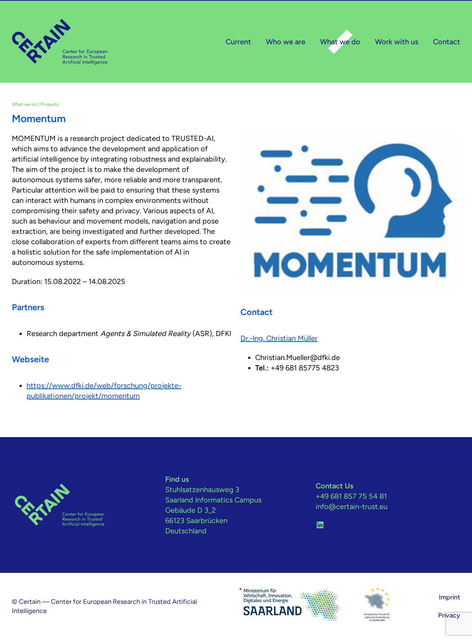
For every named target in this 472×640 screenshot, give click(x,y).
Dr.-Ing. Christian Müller (278, 338)
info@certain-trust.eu (352, 506)
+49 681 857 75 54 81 (351, 496)
